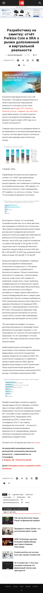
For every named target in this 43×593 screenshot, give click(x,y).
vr (14, 497)
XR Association (21, 497)
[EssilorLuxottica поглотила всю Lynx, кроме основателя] (7, 555)
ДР (22, 502)
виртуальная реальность (11, 500)
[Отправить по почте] (19, 65)
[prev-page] (3, 576)
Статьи (15, 586)
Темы (21, 586)
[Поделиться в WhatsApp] (28, 60)
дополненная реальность (11, 502)
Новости (8, 586)
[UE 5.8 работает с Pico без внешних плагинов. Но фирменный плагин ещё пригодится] (7, 565)
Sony (12, 111)
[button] (40, 3)
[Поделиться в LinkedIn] (38, 60)
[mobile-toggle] (3, 3)
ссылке (37, 442)
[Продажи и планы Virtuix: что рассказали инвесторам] (7, 531)
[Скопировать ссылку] (24, 65)
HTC (22, 108)
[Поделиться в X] (33, 60)
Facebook (29, 108)
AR (9, 494)
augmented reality (18, 494)
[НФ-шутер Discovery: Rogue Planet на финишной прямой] (7, 520)
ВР (22, 500)
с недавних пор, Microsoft (27, 111)
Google (17, 108)
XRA (29, 497)
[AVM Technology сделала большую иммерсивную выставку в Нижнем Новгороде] (7, 542)
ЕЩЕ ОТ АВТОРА (10, 512)
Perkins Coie (29, 494)
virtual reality (7, 497)
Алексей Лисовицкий (15, 55)
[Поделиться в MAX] (18, 60)
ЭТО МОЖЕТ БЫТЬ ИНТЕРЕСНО (15, 509)
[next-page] (7, 576)
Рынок (27, 502)
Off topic (28, 586)
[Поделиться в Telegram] (23, 60)
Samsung (5, 111)
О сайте (35, 586)
